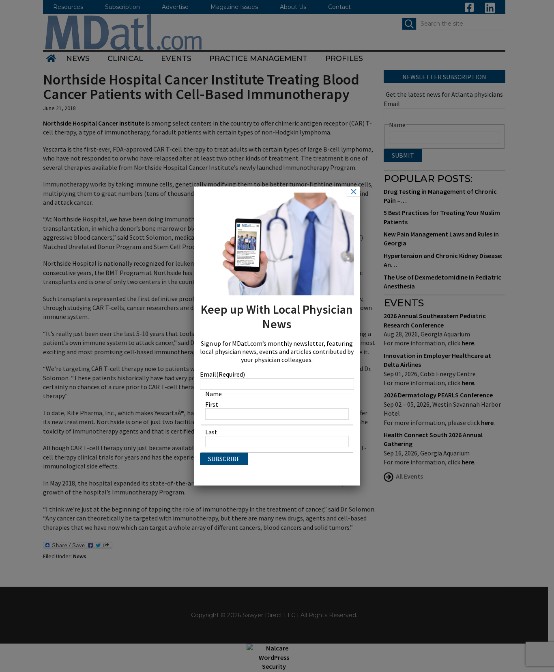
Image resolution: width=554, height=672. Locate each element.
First (211, 404)
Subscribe (224, 459)
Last (211, 432)
